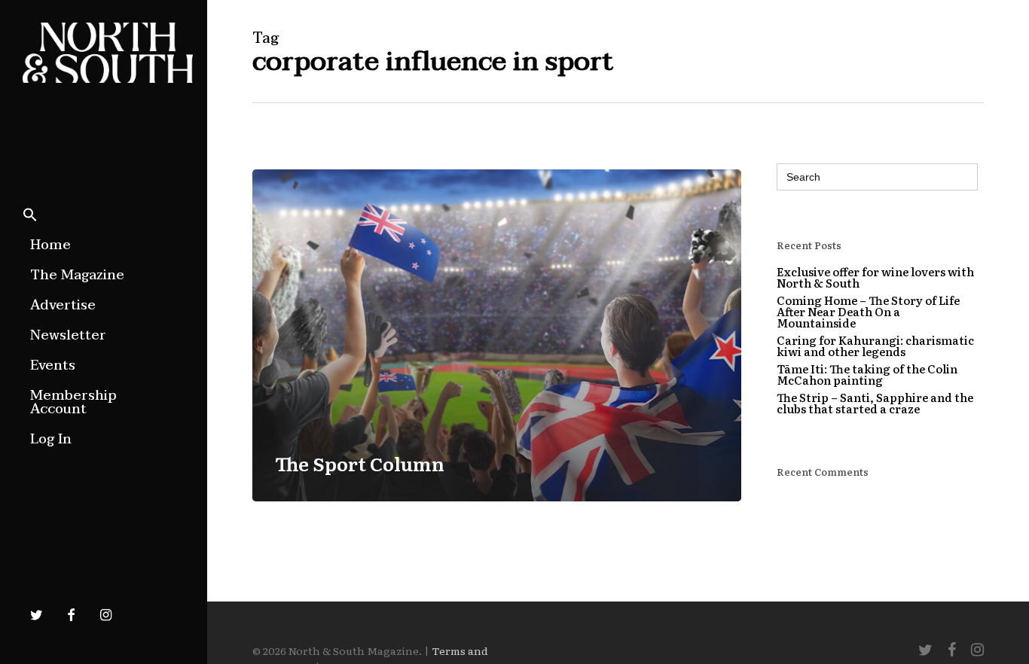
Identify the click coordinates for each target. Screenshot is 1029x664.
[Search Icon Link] (30, 216)
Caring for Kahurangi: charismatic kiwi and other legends (875, 345)
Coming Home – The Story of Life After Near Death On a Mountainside (868, 311)
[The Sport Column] (496, 335)
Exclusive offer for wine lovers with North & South (875, 277)
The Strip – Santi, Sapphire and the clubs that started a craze (875, 402)
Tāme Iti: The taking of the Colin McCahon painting (867, 374)
